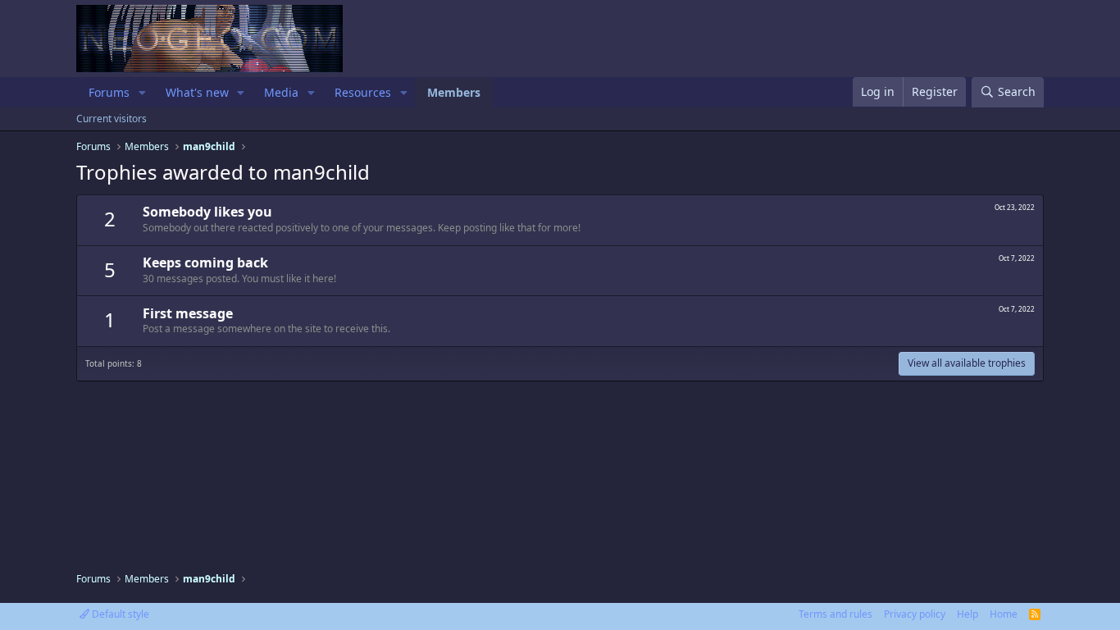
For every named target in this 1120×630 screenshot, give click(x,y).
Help (967, 614)
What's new (197, 92)
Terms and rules (835, 614)
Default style (119, 614)
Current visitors (111, 119)
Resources (363, 92)
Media (281, 92)
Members (453, 92)
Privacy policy (914, 614)
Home (1004, 614)
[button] (142, 92)
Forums (109, 92)
